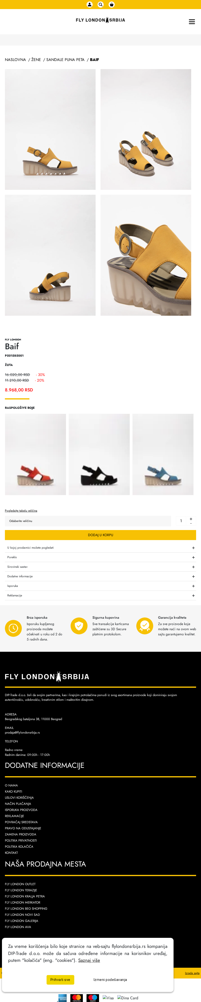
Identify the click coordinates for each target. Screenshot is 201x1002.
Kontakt (11, 852)
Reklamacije (14, 816)
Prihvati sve (60, 980)
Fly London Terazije (21, 890)
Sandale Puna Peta (65, 59)
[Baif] (35, 454)
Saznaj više (89, 960)
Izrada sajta (192, 973)
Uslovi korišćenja (19, 797)
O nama (11, 785)
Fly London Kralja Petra (25, 896)
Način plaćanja (18, 803)
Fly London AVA (18, 927)
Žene (36, 59)
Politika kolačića (19, 846)
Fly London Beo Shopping (26, 908)
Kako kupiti (13, 791)
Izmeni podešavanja (110, 980)
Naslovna (15, 59)
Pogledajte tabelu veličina (21, 510)
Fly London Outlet (20, 884)
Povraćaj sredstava (21, 822)
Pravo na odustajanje (23, 828)
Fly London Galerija (21, 920)
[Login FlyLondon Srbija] (90, 4)
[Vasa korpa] (112, 4)
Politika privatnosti (21, 840)
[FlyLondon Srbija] (100, 20)
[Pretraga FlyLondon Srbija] (101, 4)
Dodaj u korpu (100, 534)
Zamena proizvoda (20, 834)
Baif (94, 59)
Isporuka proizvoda (21, 810)
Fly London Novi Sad (22, 914)
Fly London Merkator (22, 902)
